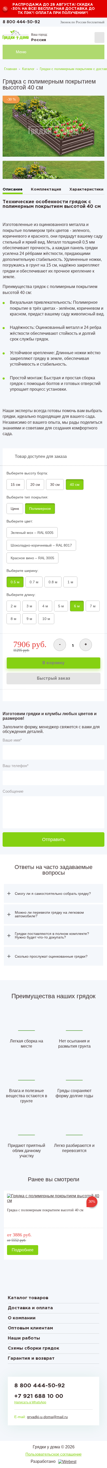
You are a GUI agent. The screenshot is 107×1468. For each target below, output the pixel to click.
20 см (35, 484)
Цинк (15, 508)
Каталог (28, 69)
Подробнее (23, 1250)
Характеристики (86, 189)
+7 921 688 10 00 (38, 1396)
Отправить (53, 839)
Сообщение (13, 791)
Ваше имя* (12, 740)
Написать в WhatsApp (30, 1402)
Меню (21, 52)
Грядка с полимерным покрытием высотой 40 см (45, 1210)
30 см (55, 484)
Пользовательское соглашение (53, 1454)
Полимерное (40, 508)
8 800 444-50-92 (21, 22)
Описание (13, 189)
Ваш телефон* (16, 765)
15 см (15, 484)
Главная (10, 69)
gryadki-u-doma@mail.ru (47, 1417)
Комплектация (46, 189)
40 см (74, 484)
